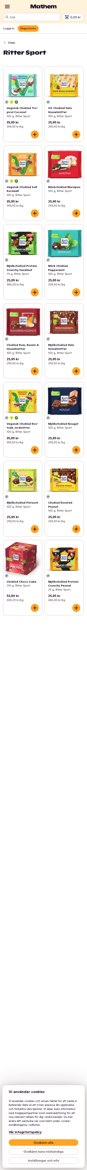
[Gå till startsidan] (43, 6)
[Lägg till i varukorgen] (35, 134)
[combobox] (34, 17)
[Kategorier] (7, 6)
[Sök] (7, 17)
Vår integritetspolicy (25, 1132)
